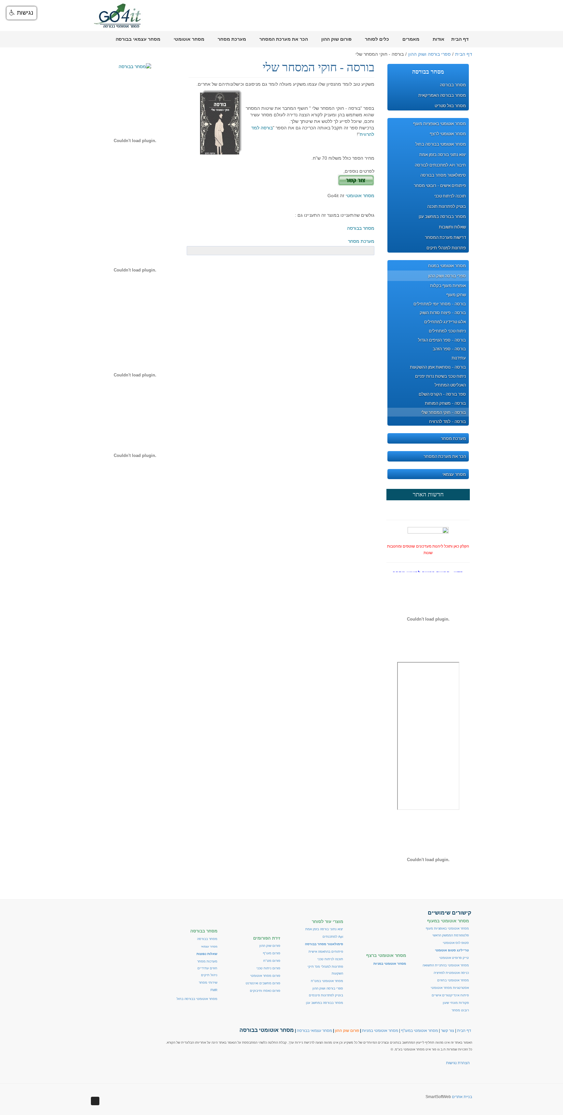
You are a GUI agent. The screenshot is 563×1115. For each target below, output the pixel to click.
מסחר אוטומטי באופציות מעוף (447, 928)
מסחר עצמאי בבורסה (314, 1030)
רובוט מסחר (460, 1010)
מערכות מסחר (207, 961)
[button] (21, 13)
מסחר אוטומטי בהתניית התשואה (446, 965)
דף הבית (463, 54)
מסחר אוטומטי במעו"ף (419, 1030)
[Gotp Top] (95, 1101)
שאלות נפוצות (206, 954)
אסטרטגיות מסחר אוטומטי (450, 988)
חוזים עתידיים (207, 968)
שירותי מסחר (208, 982)
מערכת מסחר (361, 241)
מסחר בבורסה (360, 228)
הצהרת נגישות (458, 1063)
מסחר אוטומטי (360, 195)
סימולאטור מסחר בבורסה (324, 944)
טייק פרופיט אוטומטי (454, 958)
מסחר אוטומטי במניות (380, 1030)
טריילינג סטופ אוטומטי (452, 950)
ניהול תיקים (209, 975)
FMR (213, 990)
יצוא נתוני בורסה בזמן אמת (324, 929)
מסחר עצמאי (209, 946)
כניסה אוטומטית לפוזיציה (451, 973)
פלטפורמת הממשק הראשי (450, 935)
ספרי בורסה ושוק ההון (429, 54)
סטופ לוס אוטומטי (456, 943)
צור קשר (447, 1030)
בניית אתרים (462, 1096)
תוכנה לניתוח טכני (330, 959)
